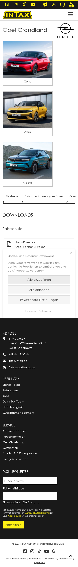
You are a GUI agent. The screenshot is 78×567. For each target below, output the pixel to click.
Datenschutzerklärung (37, 512)
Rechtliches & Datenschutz (43, 558)
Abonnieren (13, 524)
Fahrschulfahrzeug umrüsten (44, 196)
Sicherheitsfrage (14, 488)
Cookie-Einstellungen (15, 558)
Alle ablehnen (39, 289)
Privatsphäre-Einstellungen (39, 299)
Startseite (12, 196)
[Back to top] (70, 556)
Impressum (39, 562)
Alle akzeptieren (39, 279)
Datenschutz (46, 310)
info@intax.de (18, 360)
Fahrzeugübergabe (22, 367)
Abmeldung (14, 515)
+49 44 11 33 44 (19, 354)
